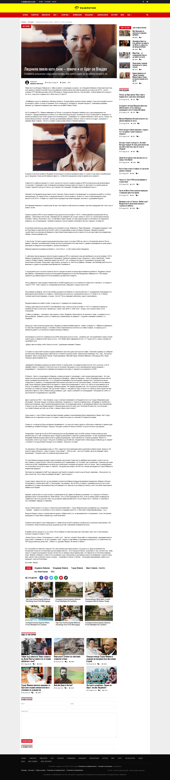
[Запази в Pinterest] (61, 578)
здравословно (102, 15)
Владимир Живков (60, 568)
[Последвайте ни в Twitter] (147, 1)
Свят (55, 15)
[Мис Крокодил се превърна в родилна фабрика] (124, 36)
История (114, 15)
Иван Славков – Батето (95, 568)
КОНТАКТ (54, 2)
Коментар (25, 711)
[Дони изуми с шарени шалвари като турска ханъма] (124, 68)
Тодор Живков (77, 568)
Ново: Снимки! (32, 761)
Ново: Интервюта (46, 761)
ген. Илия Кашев (41, 572)
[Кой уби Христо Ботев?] (69, 683)
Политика (64, 15)
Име (23, 703)
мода (23, 761)
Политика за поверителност (88, 766)
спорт (120, 758)
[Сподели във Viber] (46, 578)
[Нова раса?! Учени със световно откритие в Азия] (69, 654)
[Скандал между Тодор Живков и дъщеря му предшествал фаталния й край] (101, 654)
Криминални (77, 15)
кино (122, 15)
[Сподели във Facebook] (41, 578)
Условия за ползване (105, 766)
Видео (141, 758)
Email (72, 703)
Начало (41, 2)
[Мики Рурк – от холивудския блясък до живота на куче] (124, 58)
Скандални (89, 15)
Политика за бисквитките (75, 770)
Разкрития (35, 15)
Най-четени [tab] (125, 28)
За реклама (47, 2)
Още (128, 15)
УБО (52, 572)
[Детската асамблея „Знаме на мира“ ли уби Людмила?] (101, 683)
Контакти (31, 770)
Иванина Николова (36, 83)
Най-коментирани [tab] (139, 28)
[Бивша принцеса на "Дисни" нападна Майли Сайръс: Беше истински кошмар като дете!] (124, 78)
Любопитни (46, 15)
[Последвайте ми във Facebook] (143, 1)
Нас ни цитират (130, 758)
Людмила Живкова (42, 568)
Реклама (24, 770)
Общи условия (40, 770)
